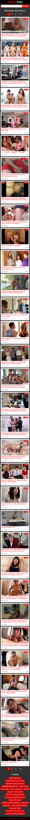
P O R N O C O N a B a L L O (15, 811)
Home (5, 818)
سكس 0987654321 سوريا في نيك (15, 797)
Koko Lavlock (18, 792)
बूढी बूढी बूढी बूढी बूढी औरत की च (10, 786)
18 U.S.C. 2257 (22, 818)
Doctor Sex (24, 803)
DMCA (14, 818)
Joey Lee (10, 792)
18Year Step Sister (15, 778)
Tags (9, 818)
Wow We (26, 789)
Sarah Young (24, 786)
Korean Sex (6, 805)
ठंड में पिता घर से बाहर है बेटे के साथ (11, 803)
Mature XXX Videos (15, 800)
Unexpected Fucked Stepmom (15, 814)
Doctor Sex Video (15, 808)
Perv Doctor (5, 789)
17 (20, 14)
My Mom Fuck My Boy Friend (15, 781)
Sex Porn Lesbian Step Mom (15, 794)
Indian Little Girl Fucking (19, 805)
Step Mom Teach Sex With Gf (15, 783)
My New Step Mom (16, 789)
